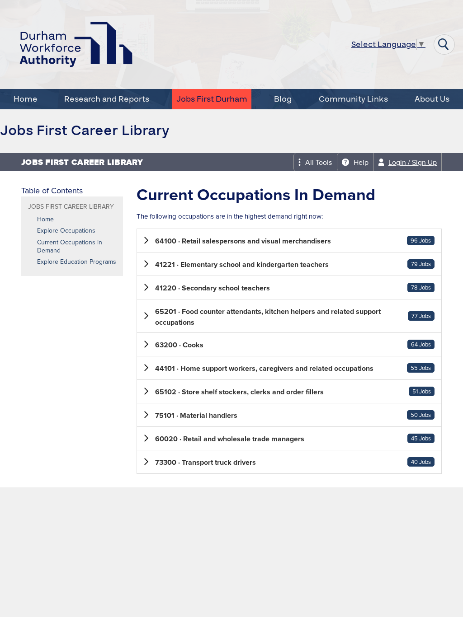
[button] (289, 240)
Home (26, 99)
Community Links (353, 99)
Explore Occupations (66, 231)
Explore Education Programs (76, 262)
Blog (283, 99)
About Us (432, 99)
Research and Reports (106, 99)
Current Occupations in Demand (69, 246)
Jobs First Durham (211, 99)
